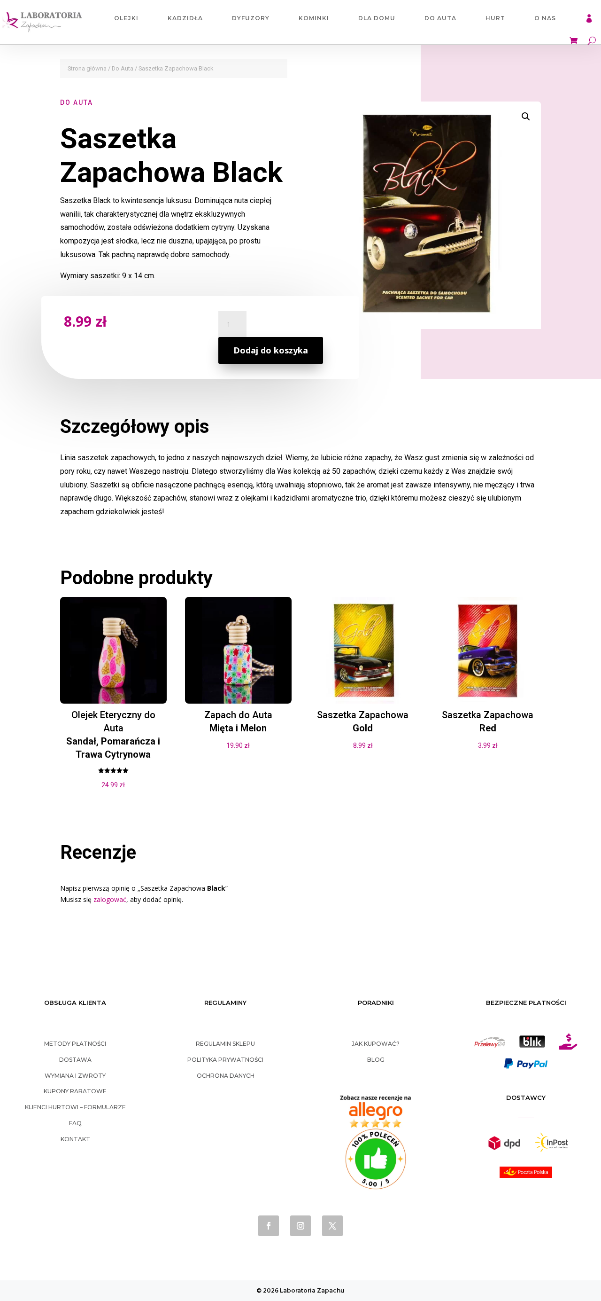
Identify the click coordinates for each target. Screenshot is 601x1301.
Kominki (314, 18)
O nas (545, 18)
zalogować (109, 899)
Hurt (495, 18)
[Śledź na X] (332, 1225)
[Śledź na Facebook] (268, 1225)
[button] (525, 116)
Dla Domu (376, 18)
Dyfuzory (251, 18)
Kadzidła (185, 18)
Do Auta (440, 18)
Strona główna (87, 68)
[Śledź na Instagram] (300, 1225)
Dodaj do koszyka (270, 350)
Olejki (126, 18)
